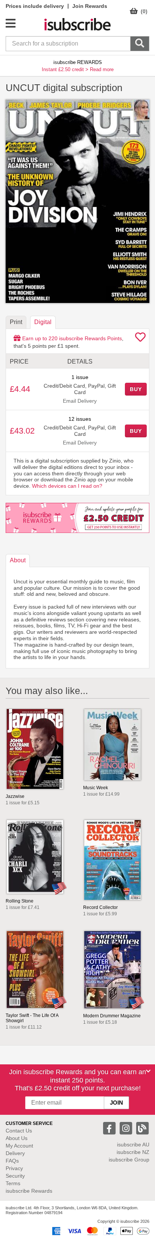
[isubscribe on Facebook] (110, 1127)
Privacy (14, 1168)
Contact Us (19, 1131)
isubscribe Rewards (29, 1191)
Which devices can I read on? (67, 486)
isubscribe (133, 1145)
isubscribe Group (129, 1160)
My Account (19, 1146)
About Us (16, 1138)
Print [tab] (16, 322)
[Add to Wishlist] (140, 339)
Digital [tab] (43, 322)
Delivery (15, 1153)
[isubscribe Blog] (142, 1127)
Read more (102, 69)
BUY (136, 389)
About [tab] (18, 560)
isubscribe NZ (133, 1152)
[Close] (148, 1071)
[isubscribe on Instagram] (127, 1127)
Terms (13, 1183)
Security (15, 1176)
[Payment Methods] (99, 1230)
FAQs (12, 1161)
